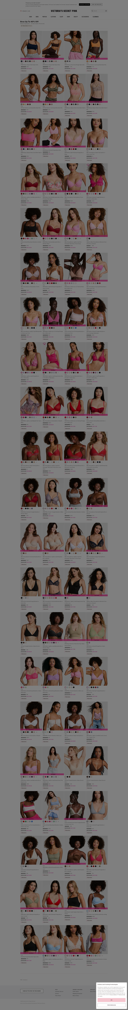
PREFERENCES (111, 1005)
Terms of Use (122, 994)
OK (111, 1000)
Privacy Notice (113, 994)
